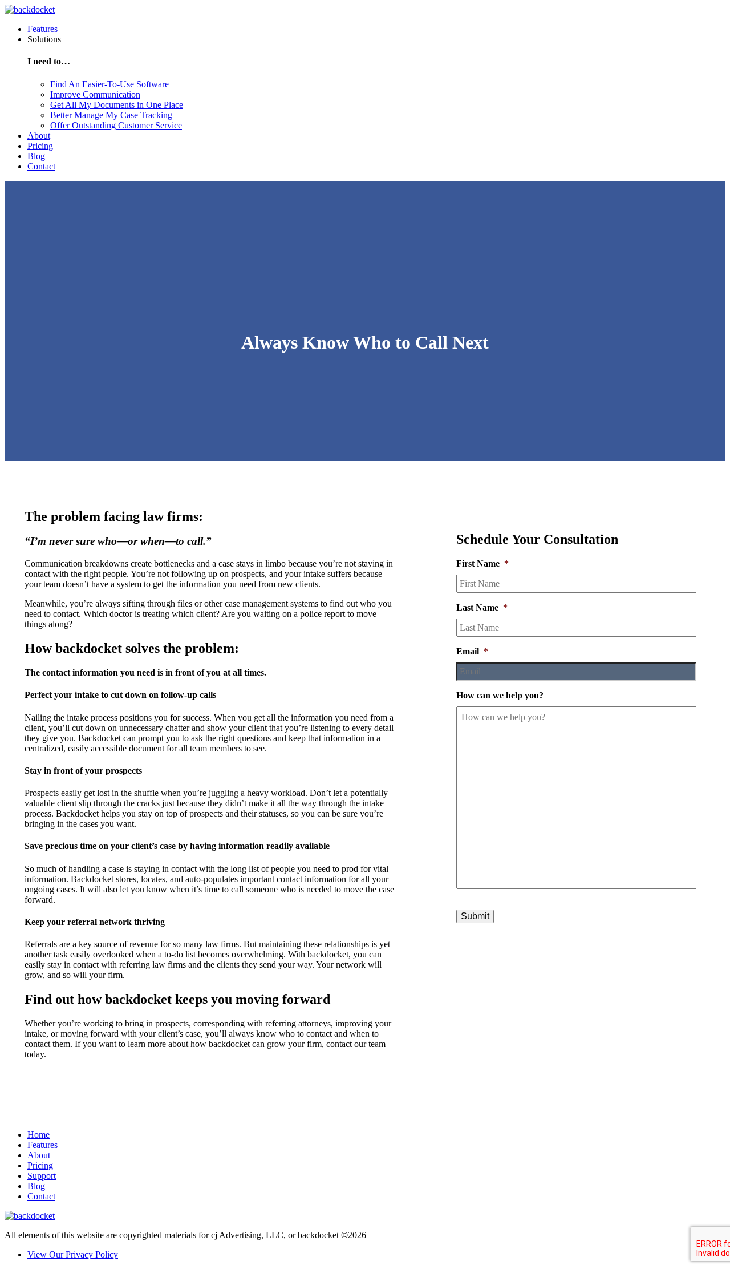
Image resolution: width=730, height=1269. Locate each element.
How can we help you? (500, 695)
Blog (36, 156)
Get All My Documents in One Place (116, 105)
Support (41, 1176)
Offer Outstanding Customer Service (116, 125)
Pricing (40, 146)
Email (472, 651)
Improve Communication (95, 94)
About (38, 135)
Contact (41, 166)
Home (38, 1134)
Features (42, 29)
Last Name (482, 607)
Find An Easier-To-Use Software (109, 84)
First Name (482, 563)
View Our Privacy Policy (72, 1254)
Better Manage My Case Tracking (111, 115)
